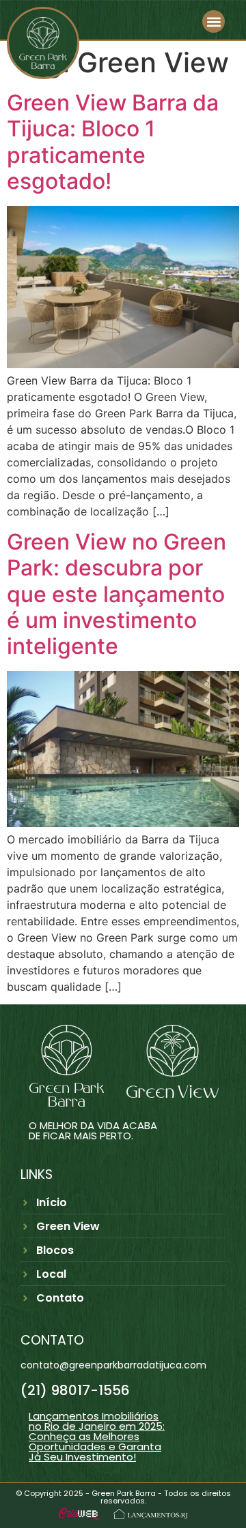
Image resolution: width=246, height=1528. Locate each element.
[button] (213, 21)
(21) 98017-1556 (75, 1390)
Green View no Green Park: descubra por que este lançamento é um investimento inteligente (116, 594)
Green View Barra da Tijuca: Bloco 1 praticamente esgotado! (113, 141)
